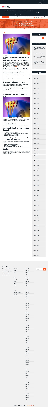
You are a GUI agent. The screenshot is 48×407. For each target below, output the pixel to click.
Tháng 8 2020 (36, 230)
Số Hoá (15, 285)
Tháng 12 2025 (36, 88)
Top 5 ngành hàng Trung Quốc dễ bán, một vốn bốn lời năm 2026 (39, 53)
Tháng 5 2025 (27, 290)
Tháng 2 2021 (36, 215)
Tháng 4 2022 (36, 190)
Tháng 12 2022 (36, 175)
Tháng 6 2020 (36, 235)
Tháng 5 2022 (36, 188)
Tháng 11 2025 (27, 279)
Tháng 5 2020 (36, 237)
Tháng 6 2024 (36, 130)
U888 (16, 66)
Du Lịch (16, 10)
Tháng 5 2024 (36, 133)
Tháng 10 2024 (36, 123)
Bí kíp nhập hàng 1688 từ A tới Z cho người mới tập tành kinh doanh (39, 57)
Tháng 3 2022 (36, 193)
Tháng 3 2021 (27, 369)
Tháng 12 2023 (36, 145)
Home (22, 24)
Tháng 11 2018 (36, 250)
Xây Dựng (15, 294)
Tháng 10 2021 (36, 205)
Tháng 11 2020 (27, 377)
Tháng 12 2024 (36, 118)
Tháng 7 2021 (27, 366)
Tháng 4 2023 (36, 165)
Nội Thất (26, 10)
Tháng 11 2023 (36, 148)
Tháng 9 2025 (27, 283)
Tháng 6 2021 (36, 210)
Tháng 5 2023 (36, 163)
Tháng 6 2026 (27, 268)
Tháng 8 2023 (36, 155)
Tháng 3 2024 (36, 138)
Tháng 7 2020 (27, 384)
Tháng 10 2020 (36, 225)
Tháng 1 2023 (36, 173)
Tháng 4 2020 (36, 240)
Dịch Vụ (15, 272)
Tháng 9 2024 (36, 125)
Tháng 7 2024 (36, 128)
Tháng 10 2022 (36, 180)
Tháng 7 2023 (36, 158)
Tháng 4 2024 (36, 135)
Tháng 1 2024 (36, 143)
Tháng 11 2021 (27, 362)
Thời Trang (11, 3)
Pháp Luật (31, 10)
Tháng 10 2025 (36, 93)
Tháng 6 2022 (36, 185)
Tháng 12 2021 (36, 200)
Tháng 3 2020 (36, 242)
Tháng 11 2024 (36, 120)
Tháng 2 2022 (36, 195)
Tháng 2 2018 (36, 252)
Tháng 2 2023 (36, 170)
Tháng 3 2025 (36, 110)
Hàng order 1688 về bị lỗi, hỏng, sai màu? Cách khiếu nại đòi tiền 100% (39, 48)
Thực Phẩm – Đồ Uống (17, 292)
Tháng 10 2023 (36, 150)
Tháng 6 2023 (36, 160)
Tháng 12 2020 (36, 220)
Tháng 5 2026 (36, 78)
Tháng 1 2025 (36, 115)
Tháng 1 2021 (27, 373)
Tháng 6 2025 (36, 103)
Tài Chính (7, 3)
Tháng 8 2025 (36, 98)
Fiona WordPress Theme (30, 405)
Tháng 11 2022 (36, 178)
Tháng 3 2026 (27, 272)
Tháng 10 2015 (36, 255)
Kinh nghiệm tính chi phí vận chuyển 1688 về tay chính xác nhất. (39, 62)
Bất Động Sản (5, 10)
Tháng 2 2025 (36, 113)
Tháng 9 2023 (36, 153)
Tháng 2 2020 (36, 245)
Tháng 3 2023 (36, 168)
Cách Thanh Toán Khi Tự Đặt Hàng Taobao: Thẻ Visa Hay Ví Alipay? (39, 66)
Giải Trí (25, 24)
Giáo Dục (21, 10)
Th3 (28, 53)
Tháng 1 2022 (27, 358)
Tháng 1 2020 (36, 247)
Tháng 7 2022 (36, 183)
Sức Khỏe (3, 3)
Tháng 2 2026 (36, 83)
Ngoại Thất (15, 279)
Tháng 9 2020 (27, 380)
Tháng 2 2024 (36, 140)
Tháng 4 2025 (36, 108)
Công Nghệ (12, 10)
